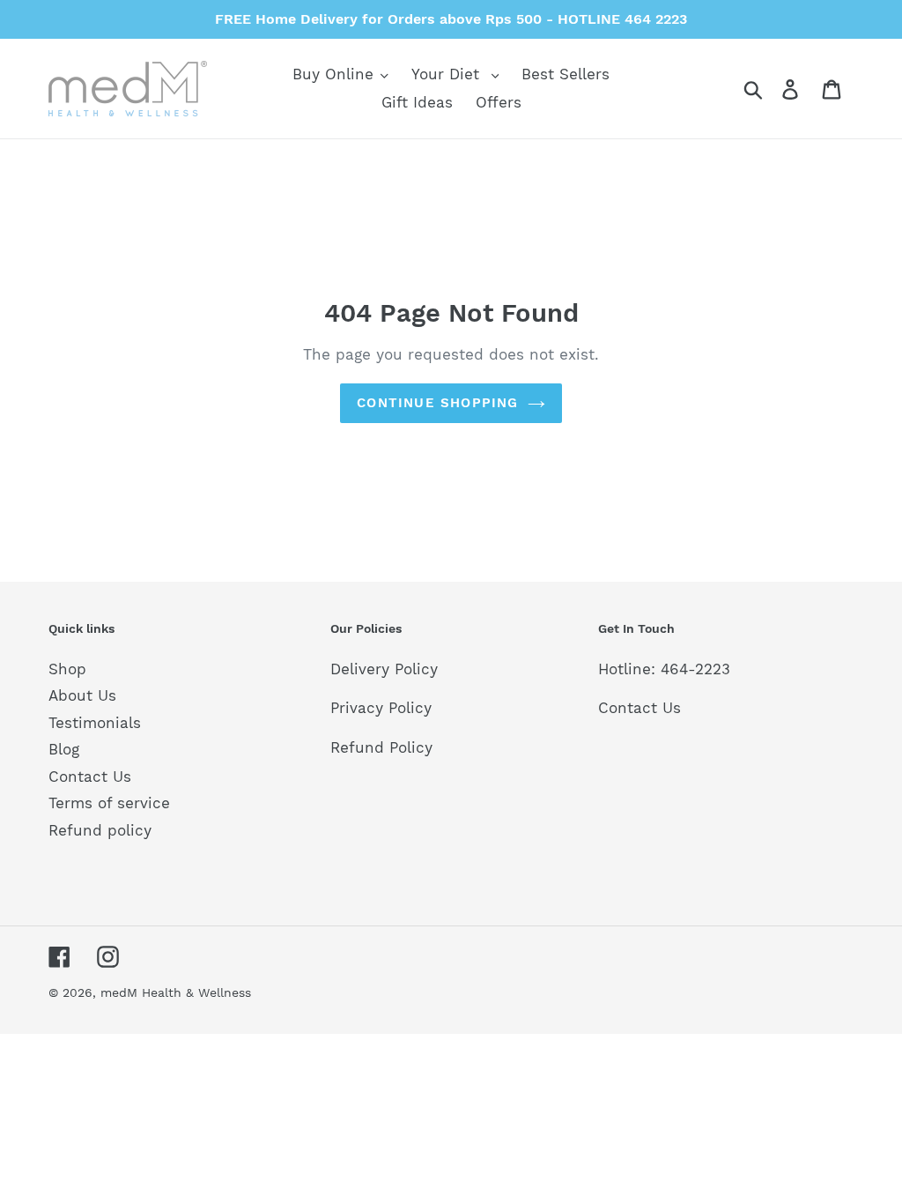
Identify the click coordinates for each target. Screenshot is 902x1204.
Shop (67, 669)
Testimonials (94, 723)
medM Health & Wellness (175, 992)
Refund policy (100, 830)
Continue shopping (437, 403)
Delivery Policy (384, 669)
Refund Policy (381, 747)
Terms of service (109, 803)
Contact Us (89, 776)
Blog (63, 749)
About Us (82, 695)
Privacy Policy (381, 708)
